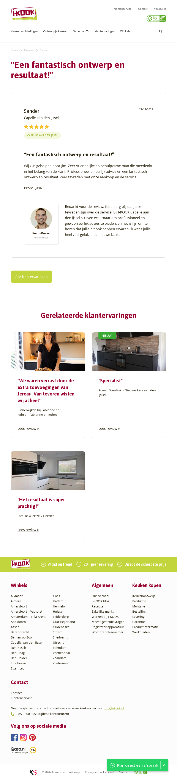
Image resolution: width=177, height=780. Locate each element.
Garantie (138, 622)
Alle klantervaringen (31, 276)
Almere (16, 601)
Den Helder (19, 658)
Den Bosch (18, 648)
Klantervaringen (105, 31)
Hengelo (59, 606)
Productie (139, 601)
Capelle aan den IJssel (42, 135)
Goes (56, 596)
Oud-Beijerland (64, 622)
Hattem (58, 601)
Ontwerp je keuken (55, 31)
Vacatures (160, 9)
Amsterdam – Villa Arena (28, 617)
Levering (138, 617)
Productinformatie (145, 627)
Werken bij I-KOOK (105, 617)
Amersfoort (19, 606)
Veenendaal (61, 653)
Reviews (29, 50)
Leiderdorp (61, 617)
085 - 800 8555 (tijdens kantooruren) (43, 714)
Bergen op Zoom (23, 637)
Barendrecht (20, 632)
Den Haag (18, 653)
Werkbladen (141, 632)
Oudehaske (61, 627)
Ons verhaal (100, 596)
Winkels (125, 31)
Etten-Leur (18, 668)
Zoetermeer (61, 663)
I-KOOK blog (100, 601)
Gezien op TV (81, 31)
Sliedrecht (60, 637)
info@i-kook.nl (114, 708)
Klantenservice (122, 9)
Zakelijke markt (103, 611)
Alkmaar (17, 596)
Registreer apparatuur (108, 627)
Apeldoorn (18, 622)
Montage (138, 606)
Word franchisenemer (107, 632)
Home (14, 50)
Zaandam (59, 658)
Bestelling (139, 611)
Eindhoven (18, 663)
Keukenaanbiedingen (24, 31)
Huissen (59, 611)
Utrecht (58, 642)
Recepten (98, 606)
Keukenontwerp (143, 596)
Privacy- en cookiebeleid (99, 772)
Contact (142, 9)
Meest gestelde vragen (108, 622)
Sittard (58, 632)
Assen (15, 627)
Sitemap (124, 772)
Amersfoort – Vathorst (26, 611)
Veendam (59, 648)
